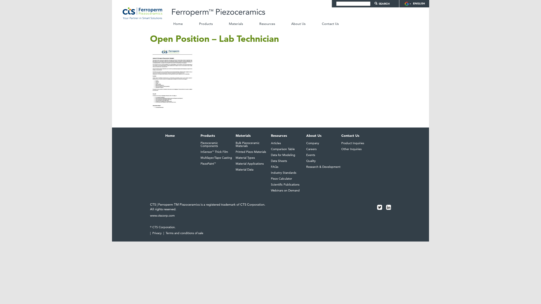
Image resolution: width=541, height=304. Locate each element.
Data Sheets (279, 160)
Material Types (245, 157)
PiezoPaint (208, 163)
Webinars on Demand (285, 190)
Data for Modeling (283, 154)
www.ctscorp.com (162, 215)
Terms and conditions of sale (184, 233)
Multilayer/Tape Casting (216, 157)
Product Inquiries (352, 143)
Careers (311, 149)
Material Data (244, 169)
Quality (311, 160)
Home (178, 24)
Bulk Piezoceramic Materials (248, 144)
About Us (298, 24)
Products (206, 24)
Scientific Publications (285, 184)
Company (312, 143)
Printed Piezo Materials (251, 151)
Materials (236, 24)
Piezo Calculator (281, 178)
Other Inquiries (351, 149)
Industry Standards (283, 172)
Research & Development (323, 166)
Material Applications (250, 163)
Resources (267, 24)
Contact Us (330, 24)
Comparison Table (283, 149)
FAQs (274, 166)
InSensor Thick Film (214, 151)
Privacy (157, 233)
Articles (276, 143)
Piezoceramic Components (209, 144)
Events (310, 154)
